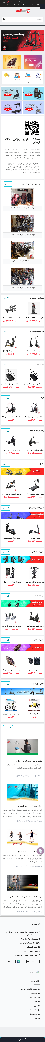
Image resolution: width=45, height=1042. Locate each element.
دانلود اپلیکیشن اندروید (29, 989)
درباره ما (9, 4)
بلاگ (32, 4)
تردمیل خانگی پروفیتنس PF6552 (33, 494)
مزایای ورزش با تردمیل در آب (29, 806)
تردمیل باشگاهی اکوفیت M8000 (11, 494)
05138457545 (24, 943)
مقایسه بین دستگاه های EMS (28, 761)
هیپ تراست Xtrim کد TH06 (10, 317)
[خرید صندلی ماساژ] (12, 62)
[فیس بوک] (38, 961)
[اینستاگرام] (33, 961)
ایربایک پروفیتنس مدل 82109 (34, 417)
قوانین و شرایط (32, 1010)
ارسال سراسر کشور (7, 80)
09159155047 (25, 939)
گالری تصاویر (25, 4)
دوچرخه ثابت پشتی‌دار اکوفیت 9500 (32, 626)
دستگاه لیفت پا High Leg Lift (10, 351)
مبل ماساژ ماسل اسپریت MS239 (10, 670)
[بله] (18, 961)
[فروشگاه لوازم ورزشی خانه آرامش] (22, 11)
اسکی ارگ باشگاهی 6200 (34, 351)
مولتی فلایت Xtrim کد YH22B (34, 317)
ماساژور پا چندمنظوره (34, 670)
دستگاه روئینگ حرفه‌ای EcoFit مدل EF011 (31, 450)
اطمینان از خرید (38, 80)
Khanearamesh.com (26, 951)
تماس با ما (17, 4)
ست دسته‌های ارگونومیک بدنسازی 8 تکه (31, 582)
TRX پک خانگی (34, 714)
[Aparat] (23, 961)
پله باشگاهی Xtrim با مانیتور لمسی (33, 384)
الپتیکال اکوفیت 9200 (34, 538)
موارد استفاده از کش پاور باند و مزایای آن (24, 897)
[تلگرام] (28, 961)
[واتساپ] (14, 961)
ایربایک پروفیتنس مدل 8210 (11, 417)
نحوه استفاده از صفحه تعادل (29, 851)
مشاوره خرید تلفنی (17, 80)
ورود (35, 1018)
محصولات (34, 993)
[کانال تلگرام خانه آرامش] (33, 62)
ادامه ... (7, 184)
